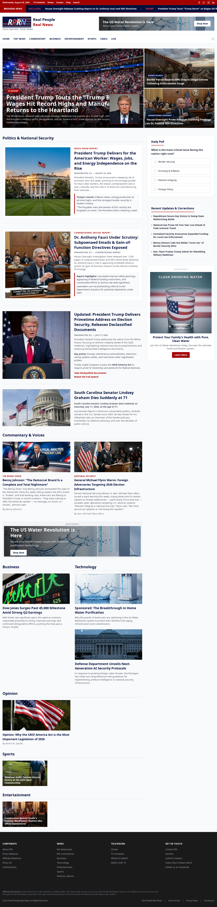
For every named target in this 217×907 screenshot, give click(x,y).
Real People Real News (152, 900)
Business (55, 38)
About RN (8, 849)
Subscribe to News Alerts (178, 862)
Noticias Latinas (65, 876)
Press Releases (10, 853)
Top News (19, 38)
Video (103, 38)
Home (6, 38)
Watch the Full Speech (86, 376)
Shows (50, 2)
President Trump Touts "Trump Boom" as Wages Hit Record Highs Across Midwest (142, 8)
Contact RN (171, 849)
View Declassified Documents (90, 372)
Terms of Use (174, 900)
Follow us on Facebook (177, 867)
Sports (92, 38)
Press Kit (7, 862)
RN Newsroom (64, 849)
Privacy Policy (192, 900)
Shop (68, 2)
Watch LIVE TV (118, 862)
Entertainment (74, 38)
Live (113, 38)
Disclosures (209, 900)
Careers (169, 853)
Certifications (10, 867)
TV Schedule (39, 2)
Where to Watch (119, 858)
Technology (63, 862)
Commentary (37, 38)
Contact (59, 2)
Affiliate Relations (12, 858)
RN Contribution (65, 853)
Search (76, 2)
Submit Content (173, 858)
